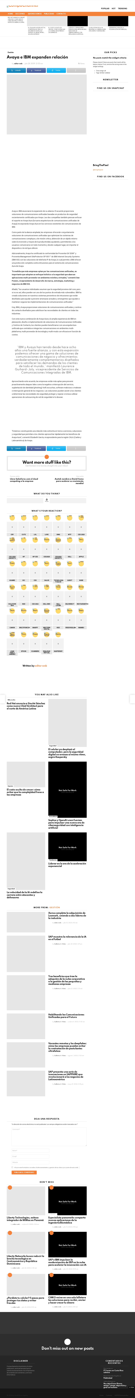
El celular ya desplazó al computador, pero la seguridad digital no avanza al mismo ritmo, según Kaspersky (36, 31)
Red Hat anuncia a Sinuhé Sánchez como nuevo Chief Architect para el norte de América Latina (26, 706)
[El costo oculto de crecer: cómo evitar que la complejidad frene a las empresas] (57, 21)
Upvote (25, 500)
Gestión (54, 908)
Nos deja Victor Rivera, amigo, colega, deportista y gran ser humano (114, 1385)
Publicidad (49, 14)
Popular (105, 9)
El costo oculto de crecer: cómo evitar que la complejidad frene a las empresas (25, 792)
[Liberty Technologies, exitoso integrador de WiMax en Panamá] (26, 1200)
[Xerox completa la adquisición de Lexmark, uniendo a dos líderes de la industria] (26, 922)
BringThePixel (100, 165)
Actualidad (53, 816)
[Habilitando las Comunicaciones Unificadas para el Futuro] (26, 1026)
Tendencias (53, 860)
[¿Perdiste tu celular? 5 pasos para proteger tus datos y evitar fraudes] (26, 1285)
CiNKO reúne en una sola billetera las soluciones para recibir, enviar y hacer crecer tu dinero (67, 1300)
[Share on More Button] (76, 70)
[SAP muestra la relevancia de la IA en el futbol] (26, 954)
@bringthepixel (98, 170)
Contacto (61, 14)
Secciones (20, 14)
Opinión (10, 786)
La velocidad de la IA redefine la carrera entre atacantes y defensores (97, 29)
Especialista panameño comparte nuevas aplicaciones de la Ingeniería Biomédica (67, 1220)
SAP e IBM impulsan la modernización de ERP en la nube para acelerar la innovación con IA (67, 1262)
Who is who (11, 700)
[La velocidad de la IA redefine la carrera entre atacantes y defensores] (98, 21)
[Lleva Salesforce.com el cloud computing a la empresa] (2, 699)
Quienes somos (35, 14)
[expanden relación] (47, 206)
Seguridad (52, 746)
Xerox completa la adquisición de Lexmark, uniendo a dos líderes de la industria (67, 915)
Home (10, 14)
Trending (122, 9)
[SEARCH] (123, 14)
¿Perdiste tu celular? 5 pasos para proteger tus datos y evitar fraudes (25, 1300)
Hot (113, 9)
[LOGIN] (127, 14)
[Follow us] (120, 14)
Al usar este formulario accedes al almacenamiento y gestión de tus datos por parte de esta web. (47, 1167)
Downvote (68, 500)
